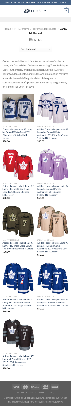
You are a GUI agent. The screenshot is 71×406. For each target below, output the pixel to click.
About (20, 392)
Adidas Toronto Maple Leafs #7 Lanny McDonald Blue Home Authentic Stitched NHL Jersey (52, 302)
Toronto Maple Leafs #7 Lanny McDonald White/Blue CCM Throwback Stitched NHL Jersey (17, 133)
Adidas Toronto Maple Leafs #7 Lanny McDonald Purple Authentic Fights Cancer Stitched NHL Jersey (52, 190)
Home (7, 28)
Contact (31, 392)
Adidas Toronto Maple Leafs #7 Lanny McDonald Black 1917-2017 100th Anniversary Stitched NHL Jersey (18, 360)
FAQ (52, 392)
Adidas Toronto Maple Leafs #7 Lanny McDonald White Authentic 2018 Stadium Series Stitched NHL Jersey (52, 133)
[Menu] (4, 11)
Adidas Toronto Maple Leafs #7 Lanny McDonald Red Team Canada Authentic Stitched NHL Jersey (18, 190)
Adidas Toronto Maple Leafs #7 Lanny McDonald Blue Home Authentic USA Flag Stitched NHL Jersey (18, 304)
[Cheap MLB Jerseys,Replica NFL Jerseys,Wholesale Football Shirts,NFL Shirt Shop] (35, 10)
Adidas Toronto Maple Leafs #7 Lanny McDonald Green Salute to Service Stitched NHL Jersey (18, 245)
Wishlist (43, 392)
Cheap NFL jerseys (32, 401)
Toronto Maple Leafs (44, 28)
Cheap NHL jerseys (53, 401)
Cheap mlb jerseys (49, 397)
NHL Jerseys (21, 28)
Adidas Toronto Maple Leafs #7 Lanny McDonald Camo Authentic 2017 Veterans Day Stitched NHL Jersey (52, 247)
